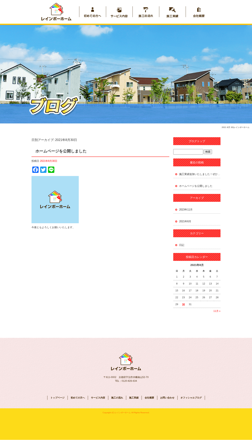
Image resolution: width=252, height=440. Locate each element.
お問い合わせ (167, 397)
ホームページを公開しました (61, 151)
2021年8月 (185, 221)
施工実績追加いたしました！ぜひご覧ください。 (199, 174)
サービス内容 (119, 12)
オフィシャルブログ (191, 397)
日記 (181, 245)
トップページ (59, 12)
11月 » (216, 311)
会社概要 (199, 12)
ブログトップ (197, 141)
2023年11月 (186, 209)
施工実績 (172, 12)
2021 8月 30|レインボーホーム (235, 127)
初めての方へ (92, 12)
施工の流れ (145, 12)
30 (183, 304)
